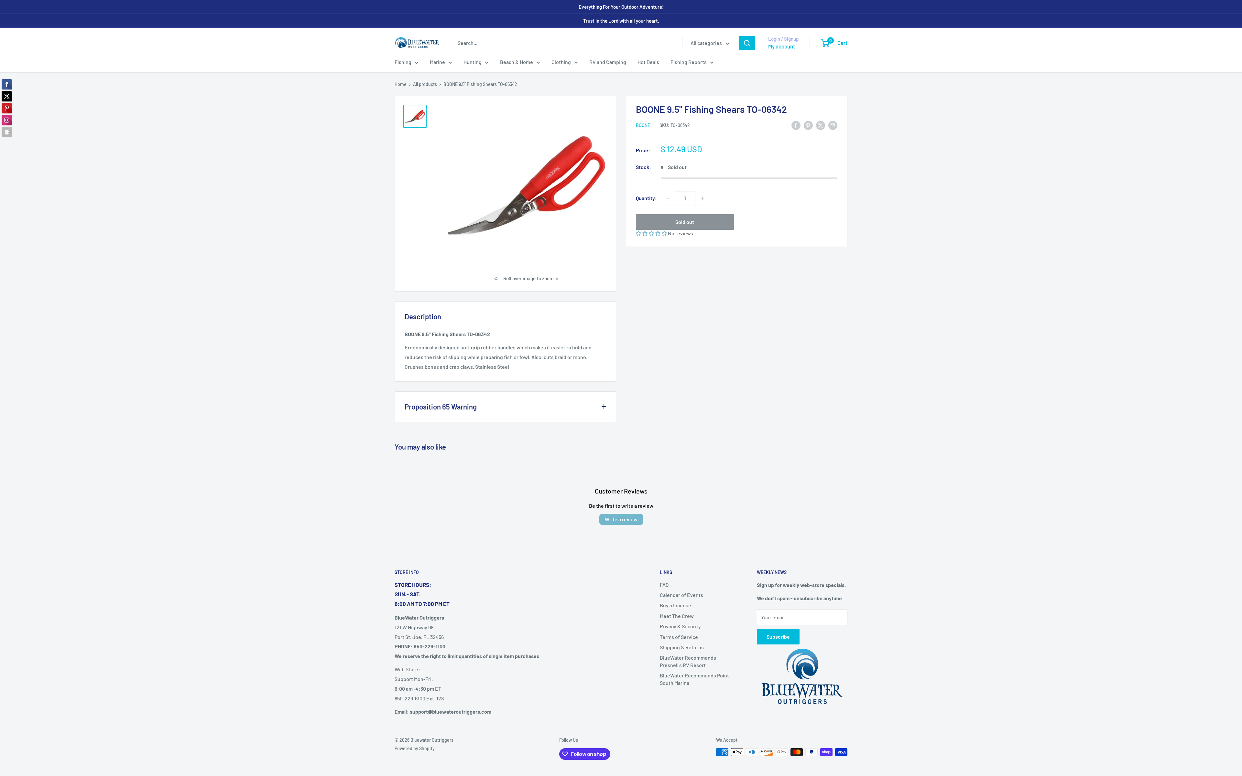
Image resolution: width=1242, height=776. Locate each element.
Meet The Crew (677, 616)
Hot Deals (648, 62)
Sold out (684, 222)
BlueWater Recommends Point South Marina (694, 679)
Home (401, 84)
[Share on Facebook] (796, 125)
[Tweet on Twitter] (820, 125)
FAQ (664, 584)
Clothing (561, 62)
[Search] (747, 43)
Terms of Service (679, 637)
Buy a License (675, 605)
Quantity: (646, 198)
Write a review (621, 519)
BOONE (643, 125)
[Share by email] (832, 125)
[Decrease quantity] (668, 198)
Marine (437, 62)
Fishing (403, 62)
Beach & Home (516, 62)
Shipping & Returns (682, 647)
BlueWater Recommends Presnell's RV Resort (688, 661)
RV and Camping (607, 62)
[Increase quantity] (702, 198)
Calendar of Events (681, 595)
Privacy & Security (680, 626)
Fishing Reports (688, 62)
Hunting (472, 62)
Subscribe (778, 636)
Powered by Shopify (415, 748)
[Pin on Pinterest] (808, 125)
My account (781, 46)
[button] (652, 233)
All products (425, 84)
